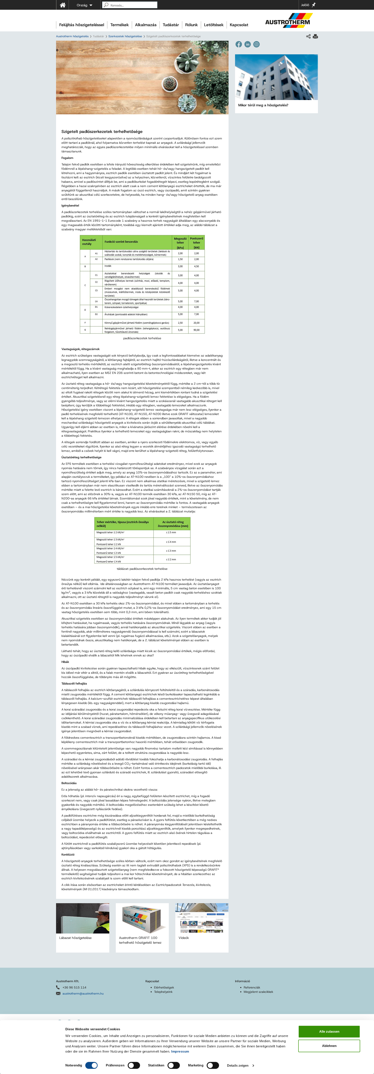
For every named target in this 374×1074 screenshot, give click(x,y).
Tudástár (171, 24)
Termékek (119, 24)
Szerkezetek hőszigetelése (125, 36)
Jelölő (305, 5)
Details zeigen (237, 1065)
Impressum (180, 1051)
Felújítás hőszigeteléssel (81, 24)
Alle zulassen (329, 1031)
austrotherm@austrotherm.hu (83, 993)
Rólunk (191, 24)
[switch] (134, 1065)
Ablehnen (329, 1046)
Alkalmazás (145, 24)
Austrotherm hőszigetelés (72, 36)
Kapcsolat (239, 24)
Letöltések (214, 24)
